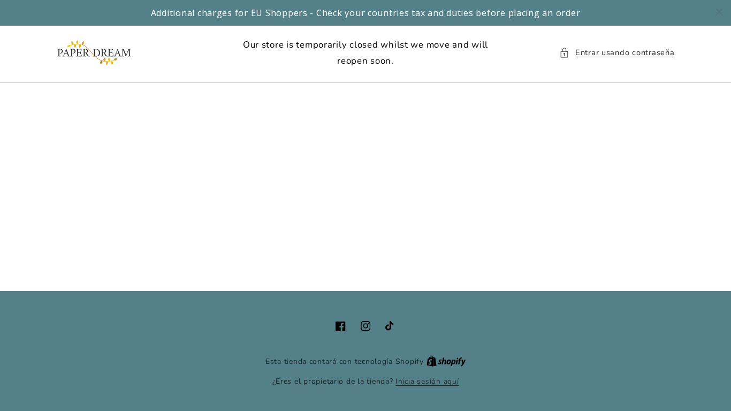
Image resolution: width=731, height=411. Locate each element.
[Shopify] (446, 361)
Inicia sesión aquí (427, 381)
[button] (616, 53)
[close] (719, 11)
